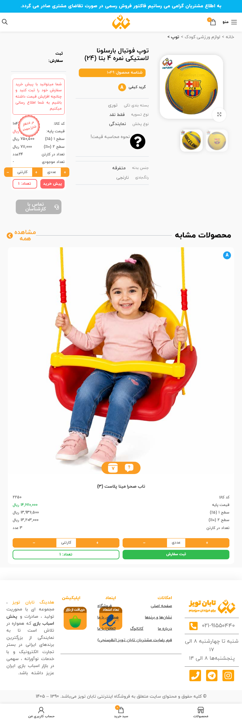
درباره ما (165, 629)
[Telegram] (211, 675)
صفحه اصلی (161, 606)
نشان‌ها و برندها (158, 617)
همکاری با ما (107, 617)
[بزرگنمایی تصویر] (219, 115)
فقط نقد (117, 115)
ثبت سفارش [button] (176, 554)
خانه (229, 37)
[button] (129, 468)
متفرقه (119, 168)
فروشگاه (104, 606)
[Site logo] (121, 22)
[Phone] (195, 675)
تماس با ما (106, 629)
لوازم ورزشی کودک (201, 37)
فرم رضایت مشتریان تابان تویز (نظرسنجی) (134, 640)
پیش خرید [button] (52, 183)
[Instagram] (228, 675)
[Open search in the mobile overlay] (5, 22)
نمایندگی (117, 124)
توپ (174, 37)
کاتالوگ (136, 629)
